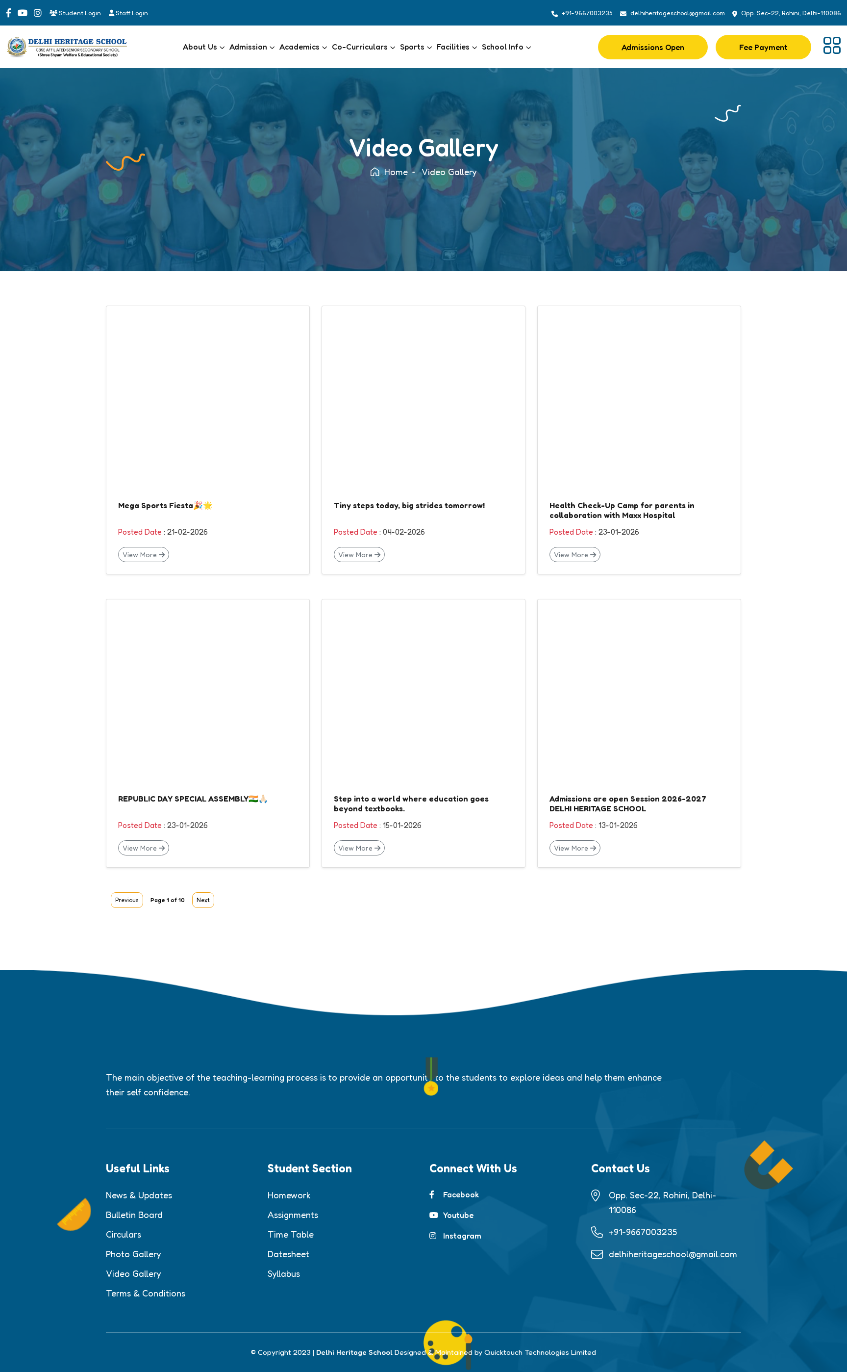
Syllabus (284, 1273)
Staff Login (131, 13)
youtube (458, 1215)
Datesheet (288, 1253)
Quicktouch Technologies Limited (540, 1352)
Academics (299, 47)
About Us (200, 47)
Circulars (123, 1234)
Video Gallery (133, 1273)
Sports (412, 47)
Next (203, 900)
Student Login (79, 13)
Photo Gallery (133, 1253)
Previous (127, 900)
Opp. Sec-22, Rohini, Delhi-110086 (791, 13)
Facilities (453, 47)
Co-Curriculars (360, 47)
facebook (461, 1194)
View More (141, 554)
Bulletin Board (134, 1214)
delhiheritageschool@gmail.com (677, 13)
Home (396, 171)
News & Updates (139, 1195)
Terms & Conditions (145, 1293)
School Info (502, 47)
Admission (248, 47)
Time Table (291, 1234)
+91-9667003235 (587, 13)
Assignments (293, 1214)
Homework (289, 1195)
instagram (462, 1236)
